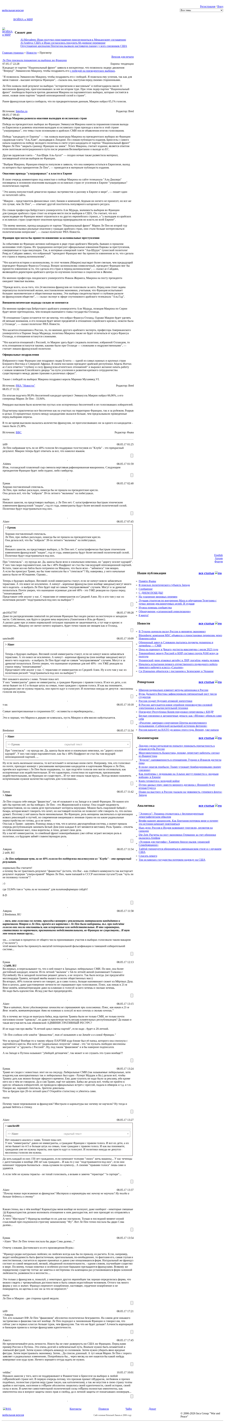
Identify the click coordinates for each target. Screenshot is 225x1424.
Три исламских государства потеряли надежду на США (172, 859)
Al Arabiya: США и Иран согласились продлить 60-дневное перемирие (62, 42)
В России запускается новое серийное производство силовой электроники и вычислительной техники (175, 706)
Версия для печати (122, 56)
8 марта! (144, 615)
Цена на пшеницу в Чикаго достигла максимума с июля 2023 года (178, 649)
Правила (103, 1408)
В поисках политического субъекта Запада (164, 585)
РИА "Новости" (25, 385)
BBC (19, 432)
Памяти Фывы (147, 581)
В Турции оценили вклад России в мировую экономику (172, 631)
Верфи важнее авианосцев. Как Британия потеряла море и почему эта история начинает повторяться (178, 822)
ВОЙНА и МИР (23, 19)
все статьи (206, 573)
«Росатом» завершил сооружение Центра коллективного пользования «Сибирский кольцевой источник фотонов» (173, 724)
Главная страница (13, 52)
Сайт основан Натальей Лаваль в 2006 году (112, 1415)
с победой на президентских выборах (92, 70)
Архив (219, 558)
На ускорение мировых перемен (158, 596)
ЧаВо (129, 1408)
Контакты (75, 1408)
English (218, 555)
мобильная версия (13, 10)
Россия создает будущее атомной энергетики (165, 700)
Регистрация (207, 6)
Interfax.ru (21, 111)
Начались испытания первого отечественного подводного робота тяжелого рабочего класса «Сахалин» (178, 666)
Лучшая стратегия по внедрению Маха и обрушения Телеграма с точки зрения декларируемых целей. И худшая (178, 602)
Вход (220, 6)
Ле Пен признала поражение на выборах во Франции (34, 60)
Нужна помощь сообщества (155, 607)
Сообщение (146, 588)
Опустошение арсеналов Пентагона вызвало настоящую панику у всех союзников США (73, 45)
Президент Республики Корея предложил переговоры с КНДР (176, 711)
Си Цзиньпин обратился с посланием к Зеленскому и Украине (176, 671)
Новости (31, 52)
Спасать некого (148, 855)
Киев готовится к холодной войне (159, 780)
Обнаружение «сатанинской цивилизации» (165, 611)
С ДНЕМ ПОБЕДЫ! (151, 592)
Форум (218, 561)
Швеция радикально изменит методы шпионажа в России (173, 690)
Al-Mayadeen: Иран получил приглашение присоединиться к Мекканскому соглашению (73, 39)
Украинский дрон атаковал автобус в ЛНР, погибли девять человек (179, 660)
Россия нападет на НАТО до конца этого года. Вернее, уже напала (179, 729)
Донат (152, 1408)
